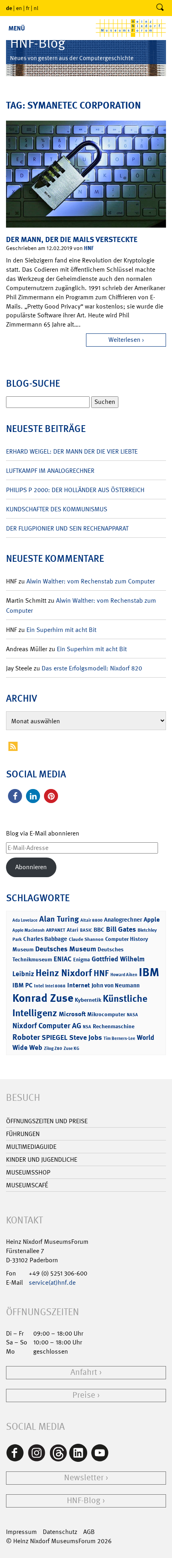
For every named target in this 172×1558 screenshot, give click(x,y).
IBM (149, 972)
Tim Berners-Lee (119, 1038)
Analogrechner (123, 920)
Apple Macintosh (28, 930)
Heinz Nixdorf (64, 973)
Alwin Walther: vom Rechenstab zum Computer (90, 581)
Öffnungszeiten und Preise (47, 1121)
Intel (39, 986)
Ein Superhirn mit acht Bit (61, 630)
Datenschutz (60, 1532)
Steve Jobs (85, 1037)
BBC (99, 930)
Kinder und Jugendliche (41, 1159)
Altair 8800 (91, 920)
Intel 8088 (55, 986)
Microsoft (72, 1014)
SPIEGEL (55, 1037)
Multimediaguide (31, 1146)
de (9, 8)
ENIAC (63, 959)
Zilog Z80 (53, 1048)
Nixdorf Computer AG (46, 1026)
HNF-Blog (83, 1500)
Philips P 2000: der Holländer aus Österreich (75, 490)
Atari (72, 929)
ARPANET (55, 930)
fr (28, 8)
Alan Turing (59, 919)
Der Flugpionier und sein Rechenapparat (67, 528)
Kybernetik (88, 999)
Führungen (23, 1134)
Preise (83, 1395)
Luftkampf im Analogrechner (50, 470)
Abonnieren (31, 867)
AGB (89, 1532)
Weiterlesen (124, 339)
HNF (89, 248)
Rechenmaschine (113, 1026)
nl (36, 8)
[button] (15, 796)
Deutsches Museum (65, 949)
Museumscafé (27, 1185)
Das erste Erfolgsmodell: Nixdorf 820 (92, 668)
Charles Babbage (45, 939)
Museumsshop (28, 1172)
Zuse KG (71, 1048)
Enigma (81, 959)
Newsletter (84, 1477)
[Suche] (160, 8)
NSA (87, 1027)
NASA (132, 1015)
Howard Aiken (123, 975)
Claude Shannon (86, 939)
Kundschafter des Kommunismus (56, 509)
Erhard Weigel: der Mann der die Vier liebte (72, 451)
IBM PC (22, 985)
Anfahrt (83, 1372)
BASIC (86, 930)
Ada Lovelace (25, 920)
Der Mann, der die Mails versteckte (72, 239)
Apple (152, 919)
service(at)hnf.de (52, 1282)
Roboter (26, 1037)
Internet (78, 985)
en (19, 8)
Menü (16, 28)
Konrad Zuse (42, 998)
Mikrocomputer (106, 1014)
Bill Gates (121, 929)
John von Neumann (116, 985)
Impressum (21, 1532)
